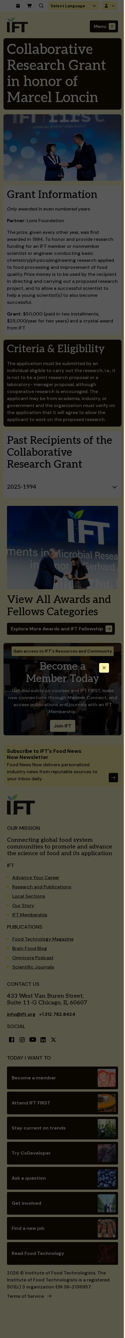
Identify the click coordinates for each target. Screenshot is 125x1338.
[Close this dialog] (104, 668)
